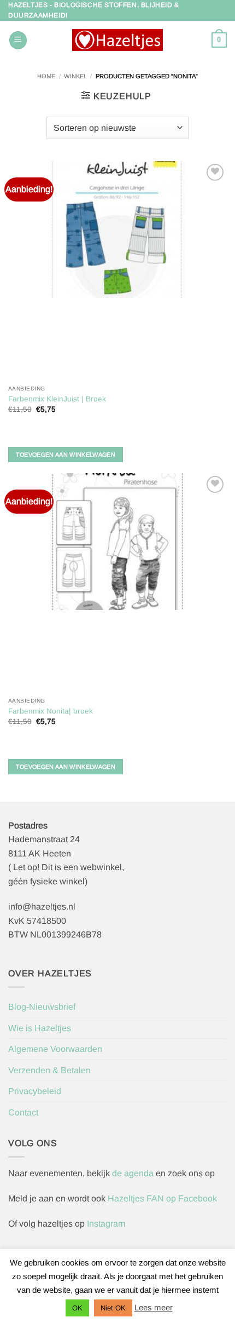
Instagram (106, 1223)
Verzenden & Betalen (49, 1070)
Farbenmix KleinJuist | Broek (57, 399)
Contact (23, 1112)
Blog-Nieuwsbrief (41, 1006)
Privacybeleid (34, 1091)
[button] (18, 40)
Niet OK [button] (113, 1308)
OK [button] (77, 1308)
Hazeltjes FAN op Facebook (161, 1198)
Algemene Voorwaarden (55, 1049)
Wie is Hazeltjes (39, 1028)
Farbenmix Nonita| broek (50, 711)
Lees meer (153, 1307)
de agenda (134, 1173)
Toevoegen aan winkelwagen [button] (65, 454)
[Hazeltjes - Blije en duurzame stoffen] (117, 40)
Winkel (75, 76)
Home (46, 76)
